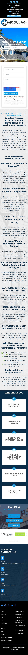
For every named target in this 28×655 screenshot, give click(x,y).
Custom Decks (18, 617)
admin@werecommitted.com (8, 585)
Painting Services (19, 611)
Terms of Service (20, 97)
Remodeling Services (6, 640)
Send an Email (14, 515)
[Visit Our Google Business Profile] (17, 2)
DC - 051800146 (19, 630)
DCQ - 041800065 (19, 633)
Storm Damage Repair (6, 637)
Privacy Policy (11, 97)
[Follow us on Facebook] (11, 2)
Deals (2, 620)
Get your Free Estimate (14, 520)
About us (3, 614)
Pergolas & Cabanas (20, 625)
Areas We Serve (8, 47)
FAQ (2, 617)
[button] (2, 534)
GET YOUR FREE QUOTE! (14, 15)
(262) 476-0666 (14, 525)
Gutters (3, 634)
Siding (2, 631)
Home (2, 611)
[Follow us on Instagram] (14, 2)
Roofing (3, 628)
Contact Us (4, 623)
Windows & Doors (19, 614)
